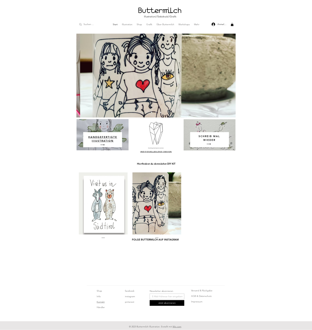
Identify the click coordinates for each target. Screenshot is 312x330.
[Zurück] (81, 76)
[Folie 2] (156, 112)
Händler (101, 307)
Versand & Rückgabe (201, 290)
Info (99, 296)
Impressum (196, 301)
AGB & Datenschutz (201, 296)
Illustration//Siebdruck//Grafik (160, 16)
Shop (99, 290)
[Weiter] (231, 76)
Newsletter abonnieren (161, 291)
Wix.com (177, 326)
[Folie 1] (151, 112)
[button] (232, 24)
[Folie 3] (160, 112)
